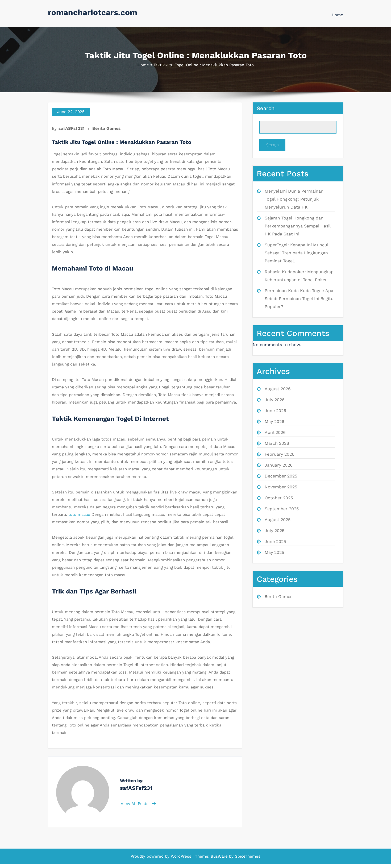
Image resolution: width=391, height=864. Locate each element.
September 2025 (282, 508)
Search (265, 108)
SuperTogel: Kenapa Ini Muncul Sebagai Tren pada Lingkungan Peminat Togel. (296, 252)
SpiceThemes (247, 856)
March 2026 (277, 443)
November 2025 (281, 486)
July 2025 (274, 530)
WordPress (181, 856)
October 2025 (279, 497)
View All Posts (135, 803)
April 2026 (275, 432)
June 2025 (275, 541)
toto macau (79, 514)
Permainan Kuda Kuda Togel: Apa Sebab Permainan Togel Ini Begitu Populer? (299, 298)
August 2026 (278, 388)
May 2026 (274, 421)
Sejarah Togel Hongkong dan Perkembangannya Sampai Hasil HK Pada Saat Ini (297, 225)
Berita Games (106, 128)
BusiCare (220, 856)
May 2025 (274, 552)
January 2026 (279, 465)
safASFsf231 (72, 128)
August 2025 (277, 519)
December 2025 (281, 476)
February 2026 (279, 454)
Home (337, 15)
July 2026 (275, 399)
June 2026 (275, 410)
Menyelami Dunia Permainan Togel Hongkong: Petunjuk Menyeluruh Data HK (294, 199)
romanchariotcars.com (92, 12)
